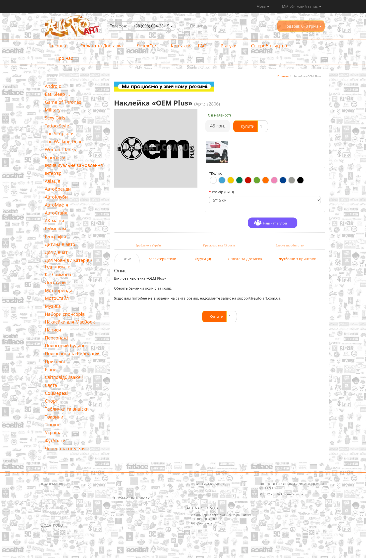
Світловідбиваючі (64, 377)
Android (53, 86)
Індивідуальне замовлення (74, 165)
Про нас (63, 58)
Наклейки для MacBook (70, 322)
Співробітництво (268, 46)
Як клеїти (146, 46)
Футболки (55, 441)
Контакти (180, 46)
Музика (53, 306)
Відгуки (228, 46)
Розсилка (194, 499)
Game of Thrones (63, 102)
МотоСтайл (57, 298)
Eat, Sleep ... (57, 94)
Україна (53, 433)
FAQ (202, 46)
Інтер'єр (53, 173)
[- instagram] (125, 488)
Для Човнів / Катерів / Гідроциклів (68, 263)
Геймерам (55, 228)
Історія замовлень (201, 495)
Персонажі (56, 338)
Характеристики (162, 258)
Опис (126, 258)
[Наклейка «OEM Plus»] (217, 151)
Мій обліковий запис (300, 6)
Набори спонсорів (65, 314)
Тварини (54, 417)
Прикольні (56, 361)
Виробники (50, 532)
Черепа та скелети (65, 448)
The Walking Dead (64, 141)
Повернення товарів (57, 516)
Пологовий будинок (66, 345)
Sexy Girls (55, 118)
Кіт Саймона (58, 274)
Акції (45, 544)
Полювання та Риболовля (73, 353)
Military (53, 110)
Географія (55, 236)
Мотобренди (58, 290)
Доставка (49, 495)
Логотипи (55, 282)
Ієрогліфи (55, 157)
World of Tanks (60, 149)
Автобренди (58, 189)
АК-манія (54, 220)
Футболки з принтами (297, 258)
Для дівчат (56, 252)
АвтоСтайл (56, 213)
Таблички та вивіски (67, 409)
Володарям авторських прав (63, 512)
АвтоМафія (56, 205)
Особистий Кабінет (202, 490)
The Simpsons (59, 133)
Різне (50, 369)
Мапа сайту (123, 509)
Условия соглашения (57, 503)
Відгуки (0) (202, 258)
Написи (53, 330)
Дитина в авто (60, 244)
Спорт (51, 401)
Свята (51, 385)
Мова (261, 6)
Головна (57, 46)
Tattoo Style (57, 126)
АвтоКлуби (56, 197)
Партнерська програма (59, 540)
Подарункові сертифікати (61, 536)
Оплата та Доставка (101, 46)
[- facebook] (117, 488)
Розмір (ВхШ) (223, 192)
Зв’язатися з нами (128, 504)
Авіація (52, 181)
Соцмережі (56, 393)
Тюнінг (52, 425)
